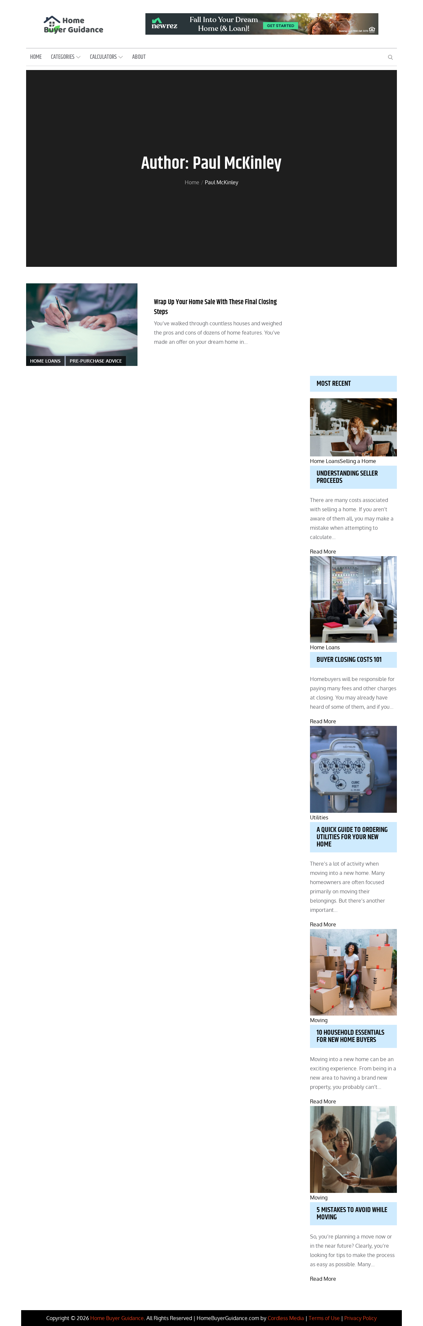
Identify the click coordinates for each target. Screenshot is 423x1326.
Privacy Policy (360, 1318)
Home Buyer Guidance (117, 1318)
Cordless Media (286, 1318)
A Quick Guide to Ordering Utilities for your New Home (352, 837)
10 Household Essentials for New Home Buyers (350, 1036)
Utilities (319, 817)
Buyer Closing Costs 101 (349, 659)
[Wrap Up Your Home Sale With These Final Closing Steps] (81, 324)
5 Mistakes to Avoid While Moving (352, 1213)
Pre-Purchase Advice (96, 361)
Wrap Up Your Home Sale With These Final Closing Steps (215, 307)
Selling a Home (358, 461)
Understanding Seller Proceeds (347, 477)
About (139, 57)
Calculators (103, 57)
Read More (323, 551)
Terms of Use (324, 1318)
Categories (62, 57)
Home (36, 57)
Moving (318, 1020)
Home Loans (45, 361)
